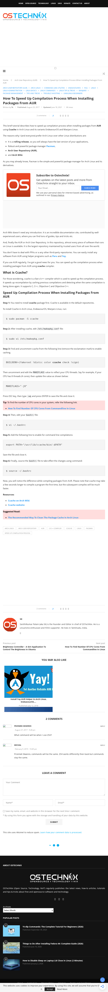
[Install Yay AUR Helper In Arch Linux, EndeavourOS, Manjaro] (28, 682)
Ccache (69, 528)
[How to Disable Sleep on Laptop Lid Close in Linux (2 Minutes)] (11, 964)
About (87, 3)
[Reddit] (59, 899)
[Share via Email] (68, 115)
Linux (53, 3)
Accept (50, 989)
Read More (62, 989)
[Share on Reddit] (60, 115)
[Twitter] (47, 899)
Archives (7, 906)
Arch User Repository (27, 528)
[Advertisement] (54, 45)
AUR (42, 528)
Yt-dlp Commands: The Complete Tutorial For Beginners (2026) (53, 926)
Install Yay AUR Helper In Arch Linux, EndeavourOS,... (29, 700)
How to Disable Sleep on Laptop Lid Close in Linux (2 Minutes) (53, 960)
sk (12, 107)
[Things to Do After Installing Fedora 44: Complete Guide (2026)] (11, 947)
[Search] (103, 74)
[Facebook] (44, 899)
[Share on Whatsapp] (63, 115)
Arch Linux (9, 528)
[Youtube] (52, 899)
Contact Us (77, 3)
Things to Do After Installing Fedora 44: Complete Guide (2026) (53, 943)
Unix (60, 3)
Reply (102, 726)
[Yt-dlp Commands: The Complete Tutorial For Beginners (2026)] (11, 931)
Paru (54, 256)
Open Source (30, 3)
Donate (67, 3)
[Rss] (63, 899)
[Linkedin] (49, 899)
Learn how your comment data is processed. (61, 832)
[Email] (55, 899)
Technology (43, 3)
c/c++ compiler (55, 528)
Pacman (89, 528)
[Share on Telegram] (65, 115)
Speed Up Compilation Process (17, 533)
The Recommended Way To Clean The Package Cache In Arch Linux (43, 517)
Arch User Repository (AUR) (26, 80)
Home (21, 3)
